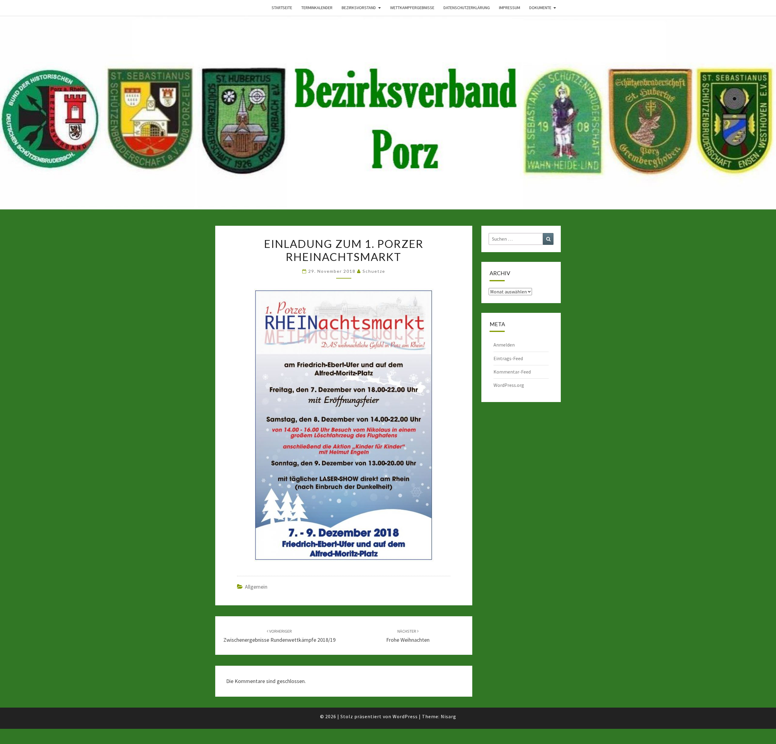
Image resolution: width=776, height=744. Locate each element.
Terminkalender (317, 7)
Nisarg (448, 716)
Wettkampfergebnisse (412, 7)
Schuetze (374, 271)
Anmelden (504, 345)
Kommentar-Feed (512, 372)
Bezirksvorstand (359, 7)
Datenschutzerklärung (466, 7)
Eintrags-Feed (508, 358)
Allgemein (256, 586)
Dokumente (540, 7)
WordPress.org (508, 385)
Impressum (509, 7)
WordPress (405, 716)
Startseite (282, 7)
